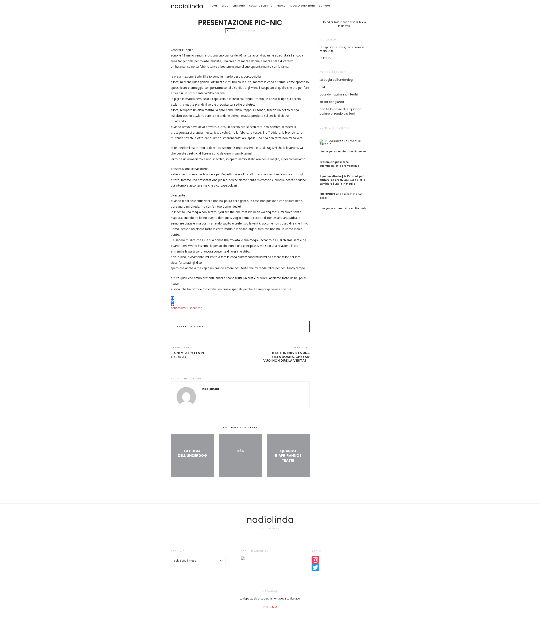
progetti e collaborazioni (296, 5)
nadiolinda (187, 6)
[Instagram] (340, 560)
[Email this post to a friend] (301, 327)
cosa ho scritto (261, 5)
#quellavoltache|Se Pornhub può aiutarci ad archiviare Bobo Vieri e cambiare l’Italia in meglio (343, 179)
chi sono (238, 5)
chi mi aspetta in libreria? (187, 355)
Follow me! (326, 58)
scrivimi (324, 5)
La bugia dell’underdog (192, 453)
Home (214, 5)
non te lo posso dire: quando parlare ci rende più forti (340, 111)
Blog (225, 5)
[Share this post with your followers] (295, 327)
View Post (192, 462)
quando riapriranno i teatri (288, 455)
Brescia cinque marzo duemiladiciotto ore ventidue (339, 164)
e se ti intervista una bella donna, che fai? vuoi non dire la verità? (286, 357)
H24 (240, 450)
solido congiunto (332, 102)
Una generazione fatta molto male (343, 208)
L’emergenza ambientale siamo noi (343, 151)
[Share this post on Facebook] (289, 327)
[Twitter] (340, 567)
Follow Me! (270, 607)
